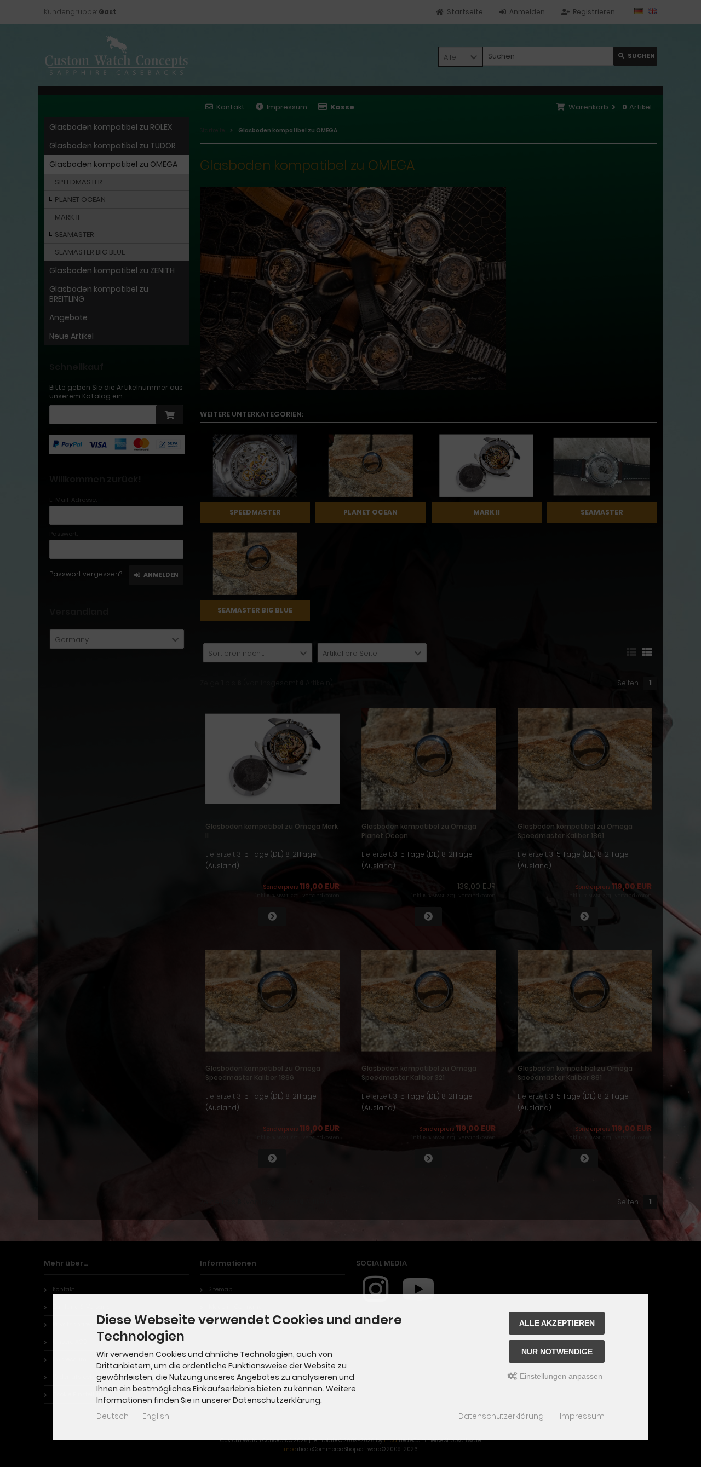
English (155, 1416)
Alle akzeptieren (557, 1323)
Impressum (582, 1416)
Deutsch (112, 1416)
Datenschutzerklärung (501, 1416)
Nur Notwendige (557, 1351)
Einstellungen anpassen (560, 1376)
